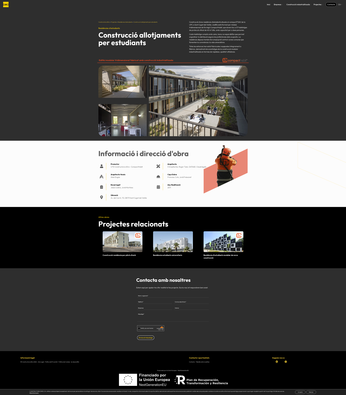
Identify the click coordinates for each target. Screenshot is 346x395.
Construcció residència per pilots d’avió (119, 255)
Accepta (300, 392)
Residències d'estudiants (109, 28)
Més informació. (34, 393)
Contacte (192, 362)
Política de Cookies (64, 362)
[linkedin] (276, 362)
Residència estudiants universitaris (167, 255)
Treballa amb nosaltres (202, 362)
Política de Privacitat (51, 362)
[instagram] (285, 362)
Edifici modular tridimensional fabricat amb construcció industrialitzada (136, 60)
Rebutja (311, 392)
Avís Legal (41, 362)
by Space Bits (75, 362)
